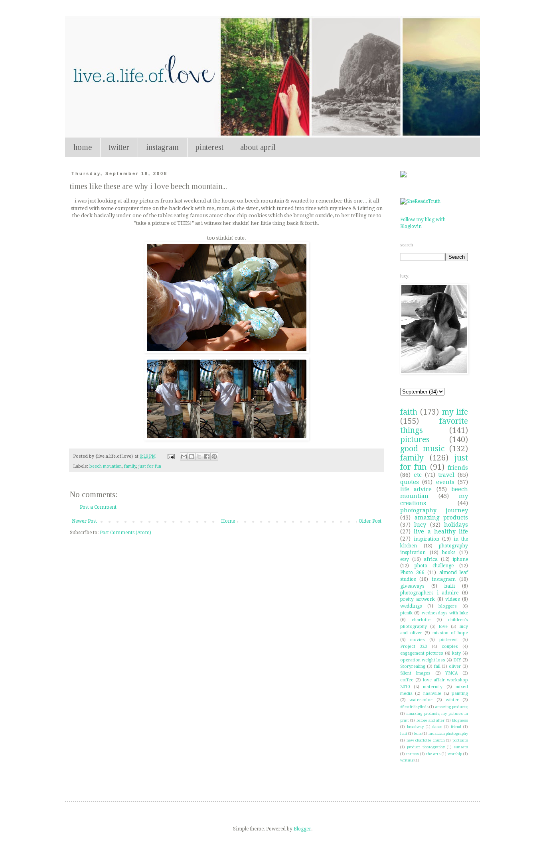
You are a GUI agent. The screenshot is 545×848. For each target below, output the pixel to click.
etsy (404, 559)
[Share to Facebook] (207, 456)
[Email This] (184, 456)
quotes (409, 482)
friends (458, 467)
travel (446, 475)
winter (452, 699)
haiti (449, 586)
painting (460, 693)
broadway (415, 726)
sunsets (461, 747)
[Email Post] (171, 456)
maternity (432, 686)
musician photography (448, 733)
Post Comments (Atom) (125, 532)
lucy (420, 524)
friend (456, 726)
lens (418, 733)
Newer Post (84, 521)
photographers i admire (429, 593)
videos (452, 599)
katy (456, 653)
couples (450, 646)
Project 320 (413, 646)
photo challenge (434, 566)
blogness (460, 720)
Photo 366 (412, 572)
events (445, 482)
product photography (425, 747)
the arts (433, 754)
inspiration (426, 539)
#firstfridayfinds (414, 706)
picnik (406, 613)
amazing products (441, 517)
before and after (431, 720)
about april (258, 147)
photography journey (434, 510)
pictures (415, 439)
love (443, 626)
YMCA (451, 673)
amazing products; (451, 706)
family (130, 466)
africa (431, 559)
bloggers (447, 606)
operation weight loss (422, 660)
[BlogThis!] (191, 456)
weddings (411, 606)
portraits (460, 740)
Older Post (370, 521)
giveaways (412, 586)
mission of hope (450, 633)
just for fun (149, 466)
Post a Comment (98, 507)
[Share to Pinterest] (214, 456)
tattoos (412, 754)
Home (228, 521)
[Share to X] (199, 456)
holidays (456, 524)
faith (408, 412)
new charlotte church (426, 740)
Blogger (302, 829)
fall (437, 666)
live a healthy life (441, 531)
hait (403, 733)
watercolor (420, 699)
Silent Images (415, 673)
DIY (457, 660)
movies (417, 639)
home (82, 147)
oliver (455, 666)
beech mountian (105, 466)
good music (422, 448)
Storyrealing (412, 666)
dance (437, 726)
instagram (162, 147)
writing (407, 760)
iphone (460, 559)
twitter (119, 147)
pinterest (209, 147)
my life (455, 412)
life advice (416, 489)
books (448, 552)
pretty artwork (417, 599)
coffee (406, 680)
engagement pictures (421, 653)
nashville (432, 693)
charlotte (421, 619)
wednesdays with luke (445, 613)
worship (455, 754)
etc (418, 475)
